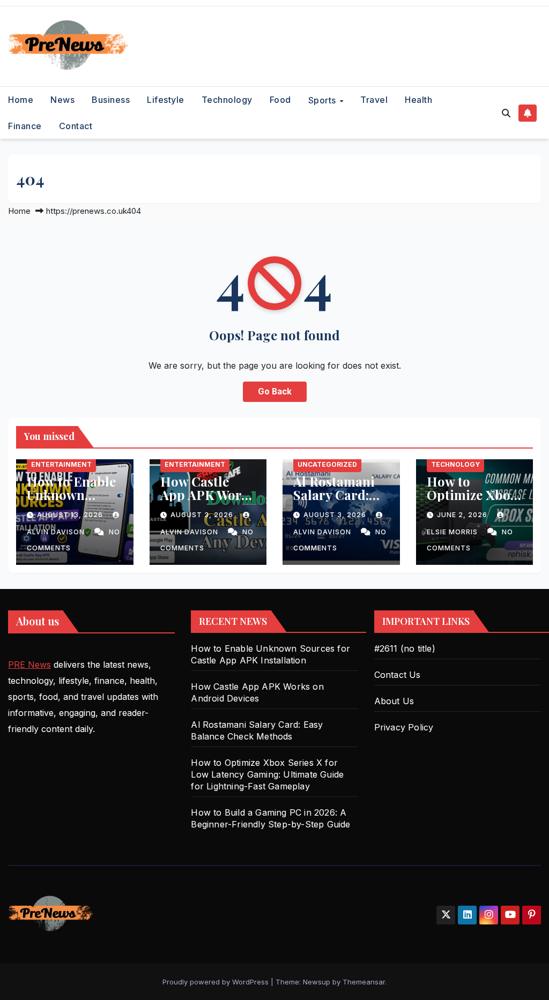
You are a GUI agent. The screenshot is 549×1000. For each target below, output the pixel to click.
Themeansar (364, 981)
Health (418, 99)
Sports (323, 100)
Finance (25, 126)
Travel (374, 99)
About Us (394, 701)
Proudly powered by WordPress (216, 981)
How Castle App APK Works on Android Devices (207, 501)
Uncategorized (327, 464)
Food (280, 99)
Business (111, 99)
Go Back (275, 391)
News (62, 99)
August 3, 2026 (202, 515)
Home (20, 99)
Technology (227, 99)
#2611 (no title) (404, 648)
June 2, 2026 (463, 515)
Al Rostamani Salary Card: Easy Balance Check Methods (340, 501)
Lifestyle (165, 99)
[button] (506, 113)
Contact (76, 126)
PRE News (29, 664)
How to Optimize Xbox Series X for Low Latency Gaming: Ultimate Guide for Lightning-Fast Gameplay (267, 774)
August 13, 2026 (71, 515)
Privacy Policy (404, 727)
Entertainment (61, 464)
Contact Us (397, 674)
